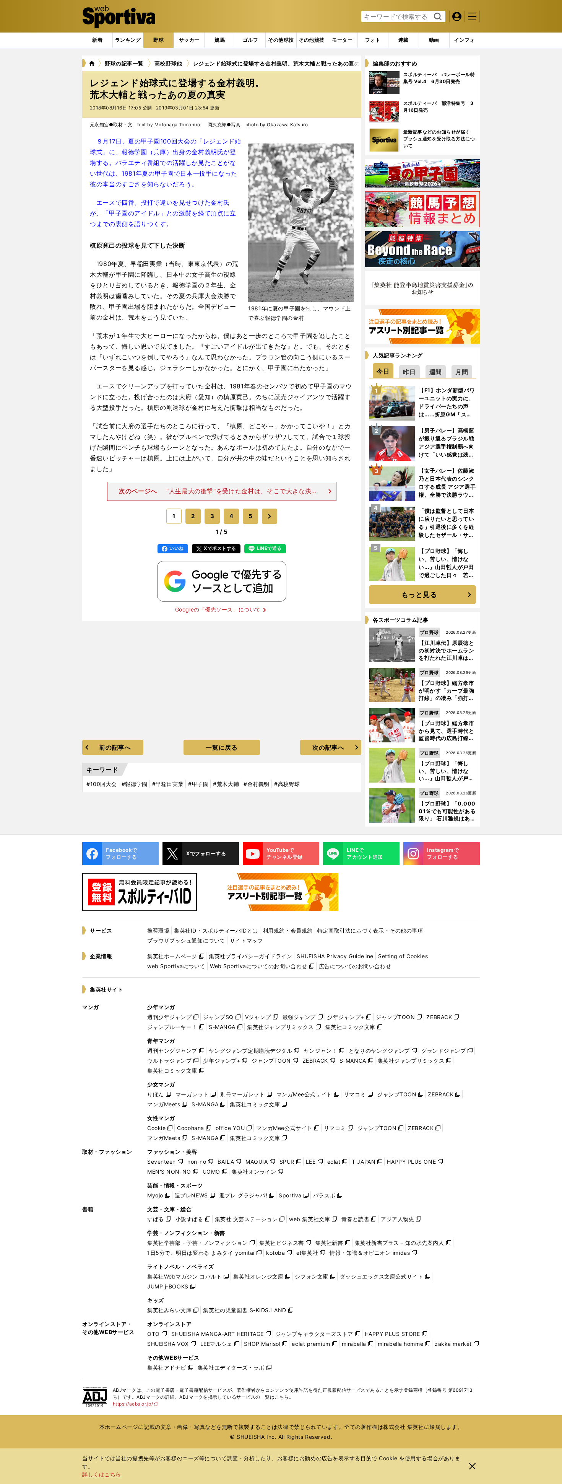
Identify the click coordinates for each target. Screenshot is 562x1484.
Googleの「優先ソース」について (218, 609)
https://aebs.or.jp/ (135, 1404)
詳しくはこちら (101, 1474)
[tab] (158, 40)
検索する (437, 16)
